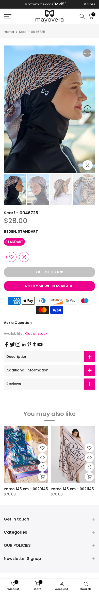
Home (9, 31)
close (90, 4)
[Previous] (11, 109)
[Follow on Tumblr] (34, 344)
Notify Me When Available (49, 286)
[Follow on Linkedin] (23, 344)
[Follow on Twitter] (12, 344)
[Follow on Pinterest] (29, 344)
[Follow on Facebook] (6, 344)
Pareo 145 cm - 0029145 (26, 488)
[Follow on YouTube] (40, 344)
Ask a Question (18, 322)
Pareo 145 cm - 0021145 (72, 488)
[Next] (87, 109)
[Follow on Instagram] (17, 344)
